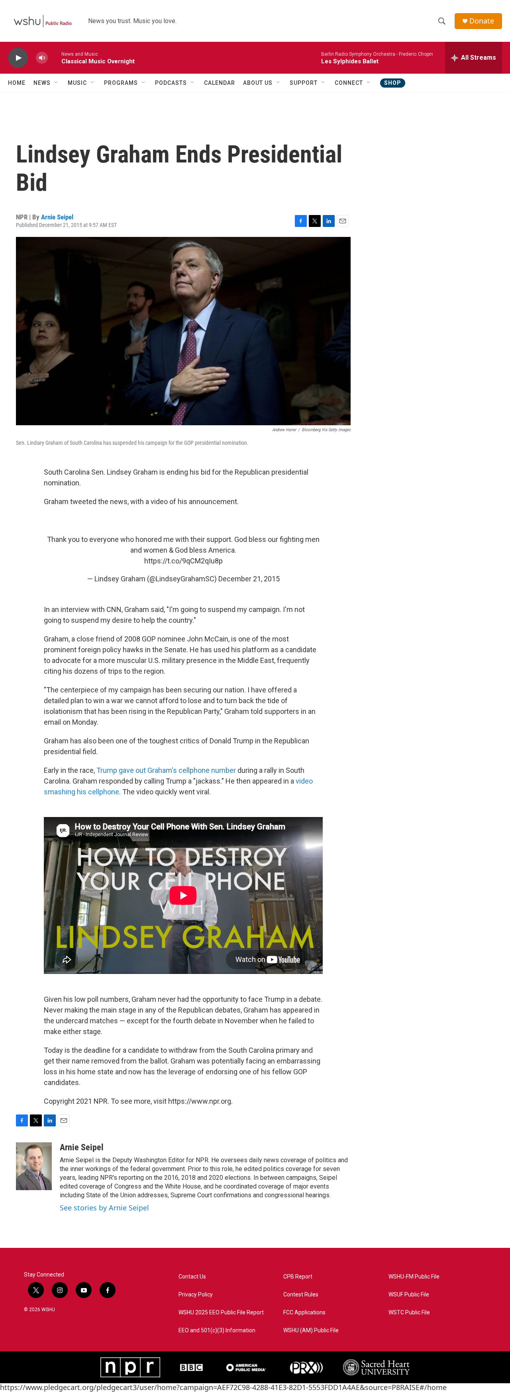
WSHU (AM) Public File (311, 1330)
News (42, 83)
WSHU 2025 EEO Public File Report (221, 1313)
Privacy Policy (195, 1295)
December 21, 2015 (249, 579)
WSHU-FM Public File (413, 1277)
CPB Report (297, 1277)
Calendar (219, 83)
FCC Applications (304, 1313)
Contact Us (192, 1277)
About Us (258, 83)
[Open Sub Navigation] (56, 83)
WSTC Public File (409, 1313)
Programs (121, 83)
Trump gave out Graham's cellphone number (166, 770)
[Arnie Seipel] (34, 1166)
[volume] (42, 58)
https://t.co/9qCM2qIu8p (183, 561)
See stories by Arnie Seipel (104, 1207)
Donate (481, 21)
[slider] (54, 57)
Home (17, 83)
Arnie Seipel (57, 217)
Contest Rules (300, 1295)
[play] (18, 58)
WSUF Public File (408, 1295)
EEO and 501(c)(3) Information (216, 1330)
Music (77, 83)
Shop (392, 83)
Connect (349, 83)
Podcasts (171, 83)
